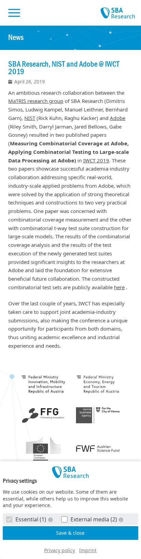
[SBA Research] (70, 472)
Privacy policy (59, 550)
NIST (29, 118)
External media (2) (93, 519)
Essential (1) (31, 519)
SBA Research (118, 13)
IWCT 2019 (96, 160)
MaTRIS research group (35, 100)
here (119, 287)
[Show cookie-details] (51, 519)
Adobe (117, 118)
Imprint (88, 550)
